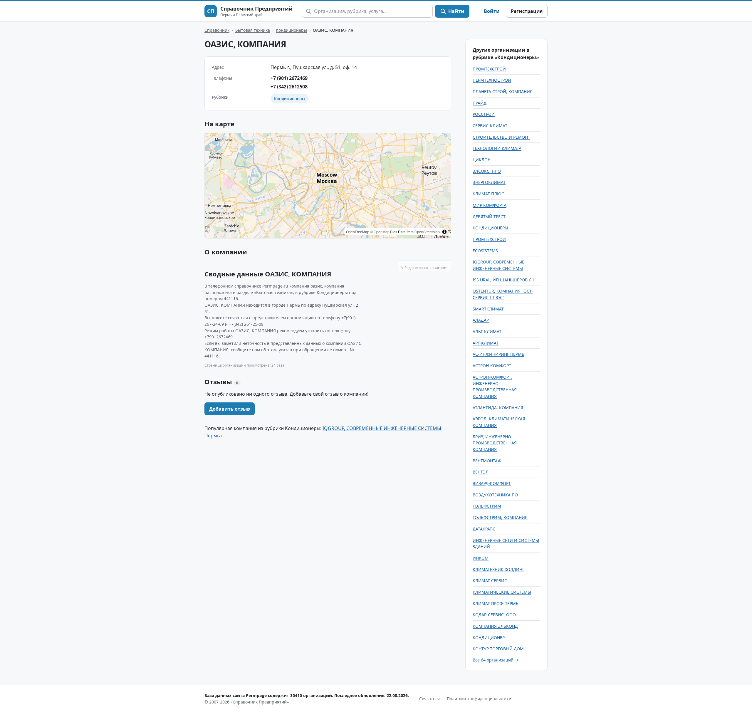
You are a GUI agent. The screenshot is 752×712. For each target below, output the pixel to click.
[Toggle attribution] (444, 231)
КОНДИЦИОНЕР (489, 637)
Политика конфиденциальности (479, 698)
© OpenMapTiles (383, 231)
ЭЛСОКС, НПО (487, 171)
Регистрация (527, 11)
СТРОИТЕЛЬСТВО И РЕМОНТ (501, 137)
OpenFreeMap (357, 231)
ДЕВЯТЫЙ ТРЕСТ (489, 216)
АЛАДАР (481, 320)
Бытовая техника (252, 30)
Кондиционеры (291, 30)
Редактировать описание (424, 267)
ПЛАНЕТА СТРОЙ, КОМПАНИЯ (503, 91)
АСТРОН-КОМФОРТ (492, 365)
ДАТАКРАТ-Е (484, 529)
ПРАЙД (479, 103)
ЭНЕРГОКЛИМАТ (489, 182)
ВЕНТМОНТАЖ (487, 461)
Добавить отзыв (229, 409)
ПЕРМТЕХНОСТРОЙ (492, 80)
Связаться (429, 698)
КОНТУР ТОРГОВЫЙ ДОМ (498, 648)
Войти (492, 11)
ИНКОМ (481, 558)
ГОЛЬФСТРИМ (487, 506)
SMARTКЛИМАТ (488, 309)
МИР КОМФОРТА (489, 205)
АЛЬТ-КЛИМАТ (487, 331)
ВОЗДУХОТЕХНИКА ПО (495, 495)
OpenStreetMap (427, 231)
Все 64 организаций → (495, 660)
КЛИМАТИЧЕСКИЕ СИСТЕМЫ (502, 592)
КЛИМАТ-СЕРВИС (490, 580)
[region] (328, 185)
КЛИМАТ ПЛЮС (488, 194)
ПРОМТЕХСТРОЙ (489, 69)
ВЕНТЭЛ (481, 472)
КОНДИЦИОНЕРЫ (490, 228)
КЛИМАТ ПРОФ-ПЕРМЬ (495, 603)
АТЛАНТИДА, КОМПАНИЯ (498, 407)
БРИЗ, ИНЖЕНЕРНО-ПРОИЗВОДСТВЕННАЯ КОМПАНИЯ (495, 443)
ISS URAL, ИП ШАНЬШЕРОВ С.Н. (505, 280)
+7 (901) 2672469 (289, 78)
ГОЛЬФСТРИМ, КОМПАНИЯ (500, 517)
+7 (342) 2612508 (289, 86)
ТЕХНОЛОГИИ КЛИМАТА (497, 148)
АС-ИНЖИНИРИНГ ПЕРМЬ (498, 354)
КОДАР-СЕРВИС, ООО (494, 614)
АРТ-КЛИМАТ (485, 343)
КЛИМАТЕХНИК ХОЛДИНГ (498, 569)
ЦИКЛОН (482, 159)
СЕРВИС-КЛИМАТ (490, 125)
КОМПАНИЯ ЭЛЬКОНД (495, 626)
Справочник (216, 30)
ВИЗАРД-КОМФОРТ (492, 483)
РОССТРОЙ (484, 114)
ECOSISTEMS (485, 250)
